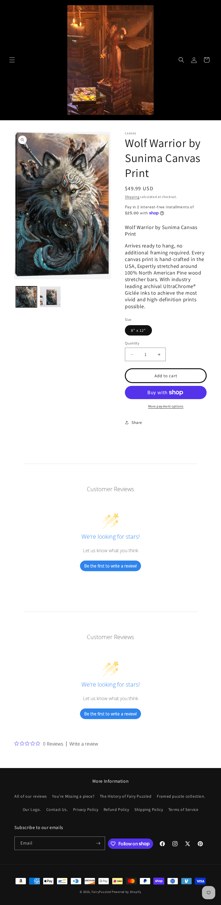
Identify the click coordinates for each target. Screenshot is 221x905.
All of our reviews (30, 796)
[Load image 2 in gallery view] (50, 296)
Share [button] (137, 422)
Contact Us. (57, 809)
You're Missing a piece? (73, 796)
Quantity (132, 343)
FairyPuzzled (101, 892)
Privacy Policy (85, 809)
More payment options (166, 406)
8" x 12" (138, 330)
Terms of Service (183, 809)
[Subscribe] (98, 843)
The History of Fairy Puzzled (126, 796)
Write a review (83, 743)
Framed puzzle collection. (181, 796)
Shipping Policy (148, 809)
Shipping (132, 197)
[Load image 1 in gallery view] (26, 296)
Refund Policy (116, 809)
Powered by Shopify (126, 892)
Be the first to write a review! (110, 566)
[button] (12, 60)
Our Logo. (32, 809)
